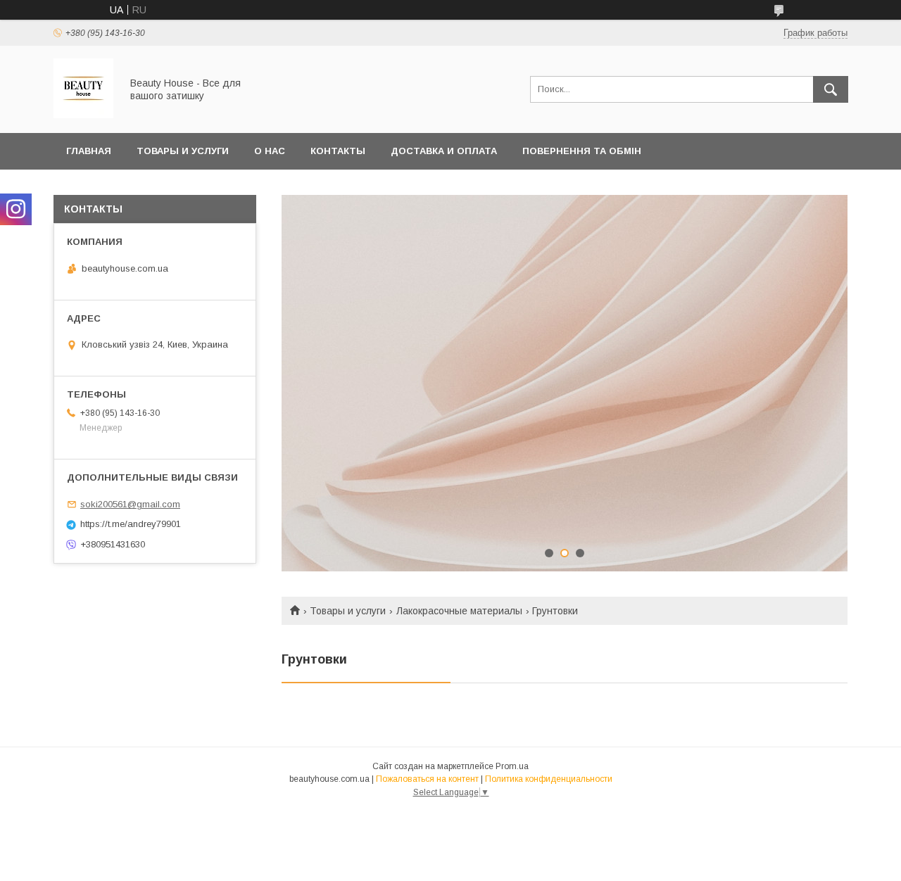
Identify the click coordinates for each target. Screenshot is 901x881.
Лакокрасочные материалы (459, 610)
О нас (269, 151)
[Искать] (830, 89)
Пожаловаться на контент (427, 779)
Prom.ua (512, 766)
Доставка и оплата (444, 151)
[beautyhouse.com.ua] (83, 114)
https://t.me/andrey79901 (130, 524)
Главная (88, 151)
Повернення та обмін (581, 151)
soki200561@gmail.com (130, 504)
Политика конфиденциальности (548, 779)
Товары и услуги (183, 151)
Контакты (337, 151)
